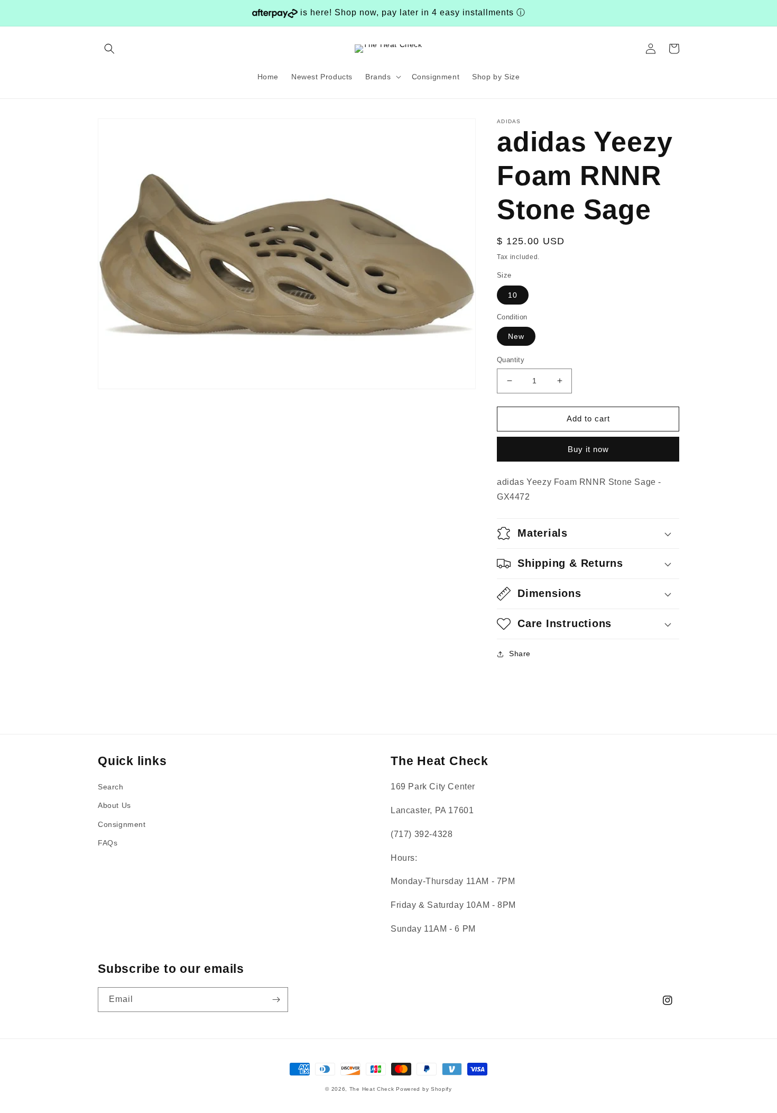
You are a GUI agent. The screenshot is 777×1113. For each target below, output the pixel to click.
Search (111, 787)
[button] (109, 48)
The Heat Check (371, 1089)
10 (512, 295)
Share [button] (520, 653)
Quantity (510, 360)
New (516, 336)
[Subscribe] (276, 999)
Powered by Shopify (424, 1089)
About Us (114, 805)
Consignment (122, 824)
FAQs (107, 843)
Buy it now (588, 449)
